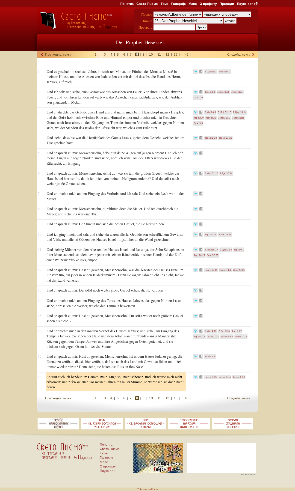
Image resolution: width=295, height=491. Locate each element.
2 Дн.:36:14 (226, 173)
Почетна (127, 4)
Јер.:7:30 (199, 117)
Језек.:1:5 (210, 92)
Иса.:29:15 (239, 270)
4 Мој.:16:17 (211, 249)
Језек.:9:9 (210, 356)
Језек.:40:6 (227, 336)
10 (151, 54)
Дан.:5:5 (198, 123)
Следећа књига (238, 54)
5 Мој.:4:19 (211, 331)
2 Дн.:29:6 (224, 331)
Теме (164, 4)
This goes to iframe (147, 489)
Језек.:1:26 (223, 92)
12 (167, 54)
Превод (147, 14)
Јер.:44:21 (210, 234)
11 (159, 54)
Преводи (227, 4)
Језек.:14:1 (224, 71)
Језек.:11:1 (238, 117)
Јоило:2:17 (241, 336)
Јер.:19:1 (239, 249)
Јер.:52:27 (212, 255)
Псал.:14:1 (225, 270)
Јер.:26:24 (199, 255)
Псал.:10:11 (211, 270)
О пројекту (208, 4)
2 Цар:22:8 (226, 249)
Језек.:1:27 (237, 92)
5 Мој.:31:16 (211, 173)
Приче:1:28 (211, 377)
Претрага (146, 27)
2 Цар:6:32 (211, 71)
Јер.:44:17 (199, 336)
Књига (148, 20)
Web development (248, 474)
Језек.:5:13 (239, 377)
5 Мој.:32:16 (224, 112)
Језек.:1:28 (211, 138)
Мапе (193, 4)
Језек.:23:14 (225, 234)
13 (175, 54)
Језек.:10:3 (224, 117)
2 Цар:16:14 (239, 112)
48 (187, 54)
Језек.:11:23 (225, 138)
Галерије (178, 4)
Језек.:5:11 (225, 377)
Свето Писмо (147, 4)
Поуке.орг (245, 4)
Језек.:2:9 (211, 117)
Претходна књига (58, 54)
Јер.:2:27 (237, 331)
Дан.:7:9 (198, 97)
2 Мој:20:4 (210, 112)
